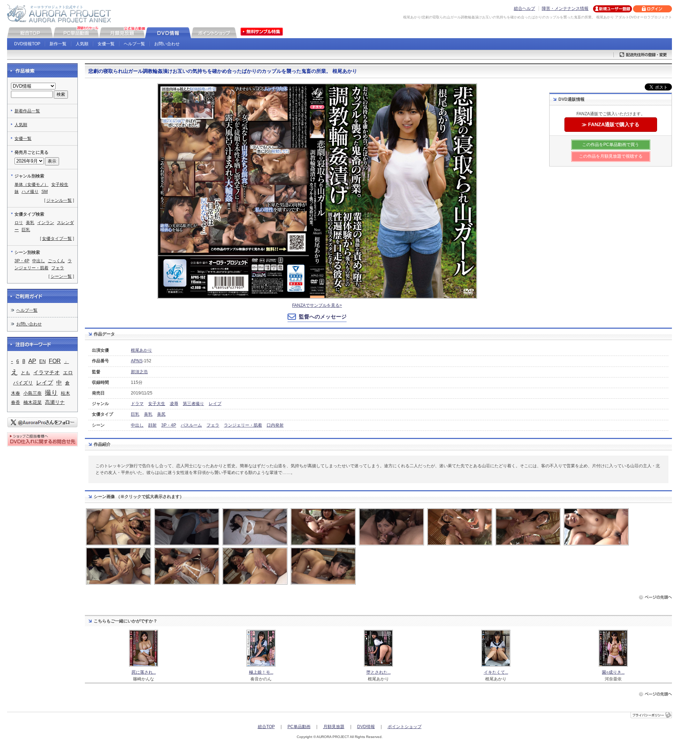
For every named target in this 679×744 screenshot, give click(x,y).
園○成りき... (613, 672)
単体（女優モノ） (31, 184)
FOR (55, 361)
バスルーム (191, 425)
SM (44, 191)
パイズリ (23, 383)
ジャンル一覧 (59, 200)
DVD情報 (366, 726)
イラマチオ (46, 372)
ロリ (18, 222)
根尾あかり (141, 350)
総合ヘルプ (524, 8)
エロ (68, 372)
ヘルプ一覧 (134, 43)
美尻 (161, 414)
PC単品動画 (299, 726)
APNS (137, 360)
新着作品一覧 (27, 111)
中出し (137, 425)
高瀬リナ (55, 402)
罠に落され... (144, 672)
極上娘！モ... (261, 672)
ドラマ (137, 403)
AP (32, 361)
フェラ (213, 425)
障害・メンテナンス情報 (565, 8)
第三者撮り (193, 403)
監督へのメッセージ (323, 317)
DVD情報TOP (27, 43)
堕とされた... (378, 672)
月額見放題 (333, 726)
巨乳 (135, 414)
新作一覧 (58, 43)
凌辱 (174, 403)
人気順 (82, 43)
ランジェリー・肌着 (243, 425)
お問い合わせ (167, 43)
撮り (51, 392)
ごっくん (56, 260)
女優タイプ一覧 (57, 238)
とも (25, 372)
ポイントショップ (405, 726)
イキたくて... (496, 672)
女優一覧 (106, 43)
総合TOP (266, 726)
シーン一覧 (61, 276)
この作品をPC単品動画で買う (610, 144)
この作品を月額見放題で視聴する (611, 156)
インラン (45, 222)
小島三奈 (32, 393)
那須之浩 (139, 371)
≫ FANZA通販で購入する (610, 124)
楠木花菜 (32, 402)
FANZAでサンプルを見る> (317, 305)
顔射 (152, 425)
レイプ (215, 403)
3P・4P (168, 425)
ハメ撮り (30, 191)
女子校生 (59, 184)
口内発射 (275, 425)
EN (42, 361)
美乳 (148, 414)
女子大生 (156, 403)
